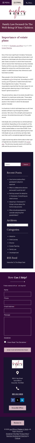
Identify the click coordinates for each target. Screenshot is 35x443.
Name (6, 290)
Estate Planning (7, 48)
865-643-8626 (17, 394)
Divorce (11, 243)
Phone (6, 298)
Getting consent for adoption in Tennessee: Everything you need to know (18, 195)
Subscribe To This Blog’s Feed (16, 262)
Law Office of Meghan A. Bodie (18, 429)
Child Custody (13, 239)
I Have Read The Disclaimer (17, 342)
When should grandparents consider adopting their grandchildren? (17, 212)
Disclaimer (7, 337)
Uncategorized (13, 252)
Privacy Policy (24, 434)
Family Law (12, 249)
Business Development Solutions (16, 436)
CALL (30, 3)
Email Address (9, 306)
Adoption (12, 236)
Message (7, 315)
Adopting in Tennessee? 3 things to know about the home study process (17, 204)
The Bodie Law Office (16, 46)
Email (18, 2)
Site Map (16, 434)
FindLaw (17, 438)
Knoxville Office (17, 408)
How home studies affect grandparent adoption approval (17, 181)
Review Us (17, 423)
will (11, 79)
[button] (6, 2)
